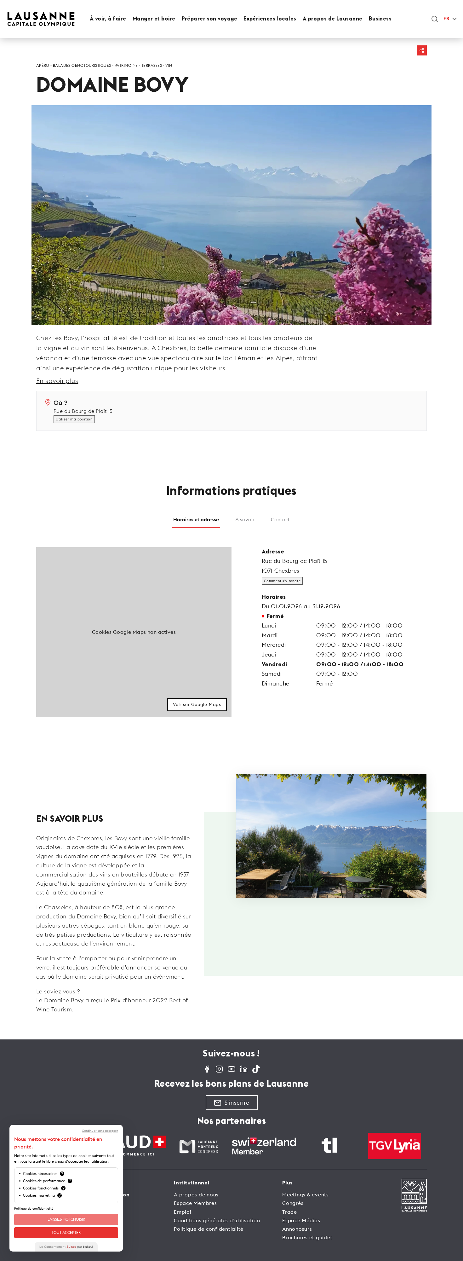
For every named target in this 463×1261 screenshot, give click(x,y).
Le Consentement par (66, 1246)
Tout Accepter (66, 1232)
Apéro (42, 65)
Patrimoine (126, 65)
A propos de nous (196, 1194)
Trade (289, 1212)
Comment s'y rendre (282, 581)
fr (446, 18)
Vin (168, 65)
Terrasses (151, 65)
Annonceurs (297, 1229)
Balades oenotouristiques (82, 65)
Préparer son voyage (209, 18)
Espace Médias (301, 1220)
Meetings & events (305, 1194)
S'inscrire (237, 1102)
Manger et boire (154, 18)
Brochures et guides (307, 1237)
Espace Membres (195, 1203)
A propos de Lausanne (333, 18)
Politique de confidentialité (208, 1229)
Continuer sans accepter (100, 1131)
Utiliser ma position (74, 419)
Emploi (182, 1212)
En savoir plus (57, 381)
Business (380, 18)
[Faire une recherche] (434, 19)
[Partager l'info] (422, 50)
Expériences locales (269, 18)
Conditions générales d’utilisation (217, 1220)
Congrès (292, 1203)
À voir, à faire (108, 18)
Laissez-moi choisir (66, 1219)
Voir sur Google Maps (197, 704)
